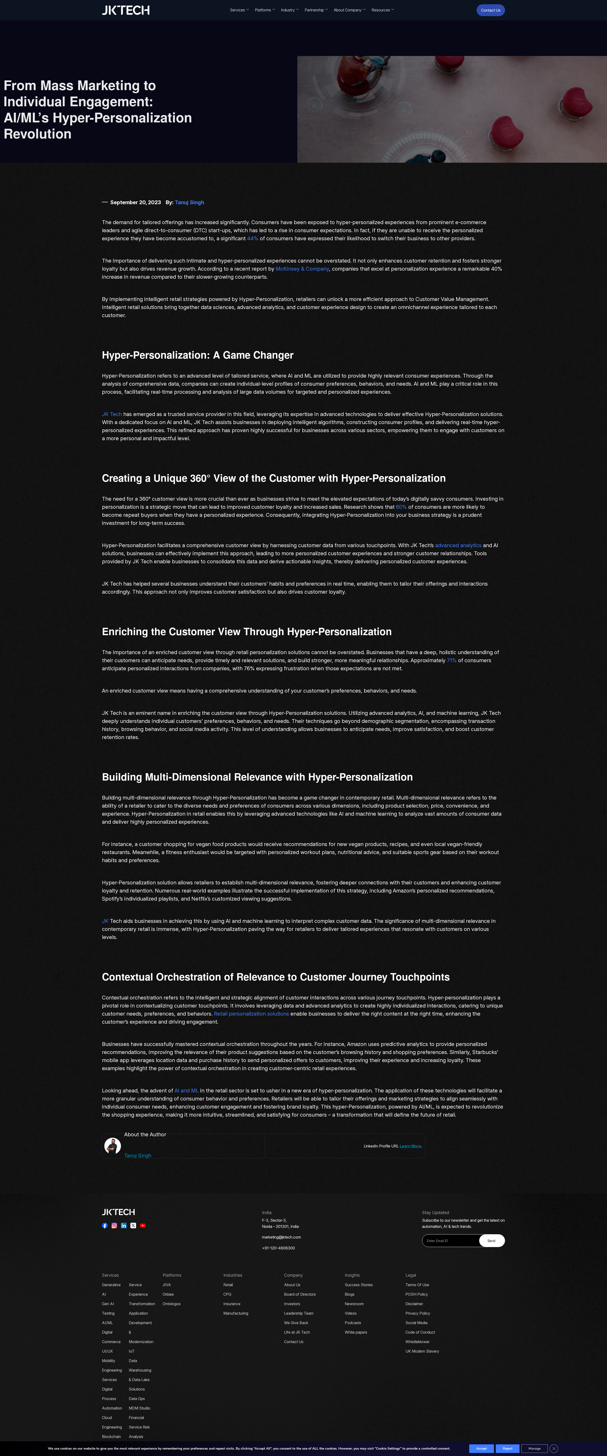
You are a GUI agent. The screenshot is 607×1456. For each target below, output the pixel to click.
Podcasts (353, 1322)
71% (452, 660)
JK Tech (112, 414)
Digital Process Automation (112, 1398)
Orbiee (168, 1294)
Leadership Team (298, 1313)
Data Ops (137, 1398)
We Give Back (296, 1322)
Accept (481, 1448)
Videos (351, 1313)
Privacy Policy (417, 1313)
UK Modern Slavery (422, 1351)
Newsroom (354, 1303)
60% (401, 507)
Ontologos (172, 1303)
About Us (292, 1284)
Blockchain (111, 1436)
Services (237, 10)
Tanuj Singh (189, 202)
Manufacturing (235, 1313)
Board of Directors (300, 1294)
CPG (227, 1294)
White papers (356, 1332)
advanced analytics (458, 545)
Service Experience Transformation (142, 1294)
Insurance (231, 1303)
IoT (132, 1351)
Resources (381, 10)
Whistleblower (417, 1341)
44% (252, 238)
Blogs (349, 1294)
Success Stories (359, 1284)
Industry (288, 10)
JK (106, 921)
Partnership (314, 10)
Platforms (263, 10)
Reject (507, 1448)
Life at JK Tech (297, 1332)
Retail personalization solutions (251, 1014)
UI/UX (107, 1351)
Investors (292, 1303)
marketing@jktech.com (281, 1237)
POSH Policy (416, 1294)
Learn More (410, 1146)
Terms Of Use (417, 1284)
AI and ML (186, 1090)
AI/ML (107, 1322)
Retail (228, 1284)
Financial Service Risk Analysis (139, 1427)
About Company (348, 10)
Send (491, 1240)
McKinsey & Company (302, 269)
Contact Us (491, 10)
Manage (535, 1448)
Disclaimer (414, 1303)
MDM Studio (139, 1408)
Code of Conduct (420, 1332)
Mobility (108, 1360)
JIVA (167, 1284)
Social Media (416, 1322)
